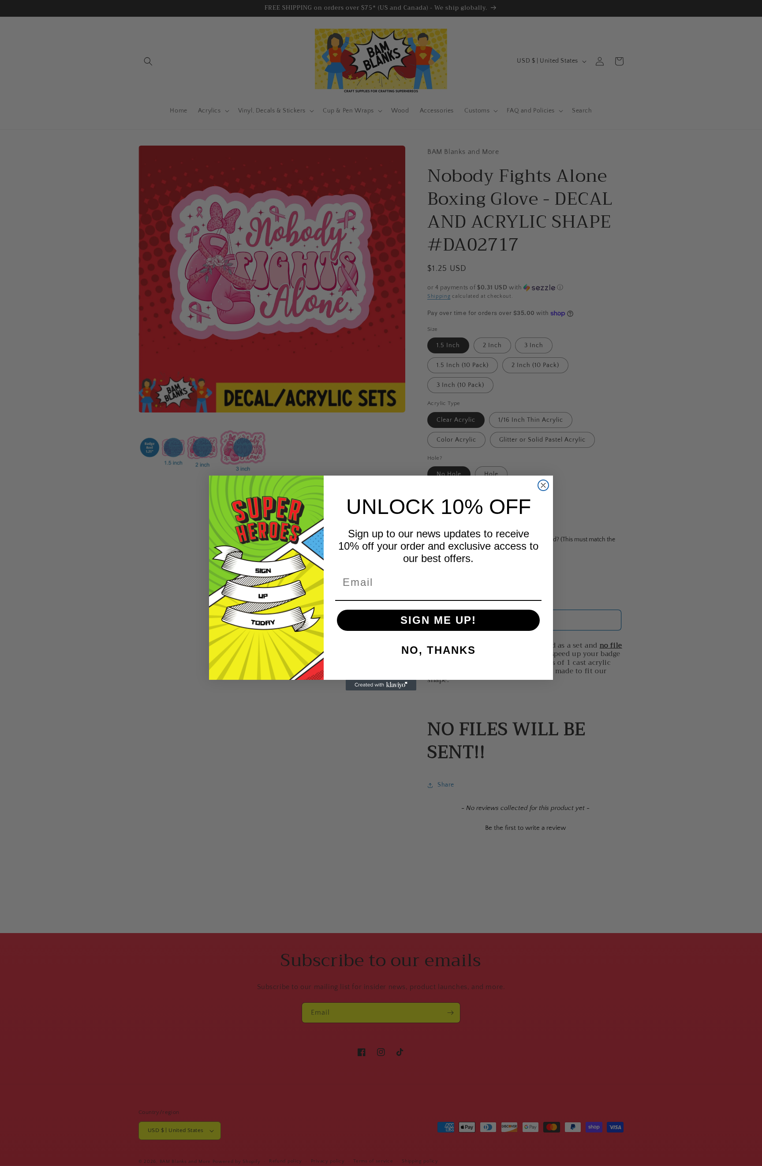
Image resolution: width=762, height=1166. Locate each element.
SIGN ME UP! (438, 620)
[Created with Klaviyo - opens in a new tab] (381, 685)
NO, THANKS (438, 650)
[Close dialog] (543, 485)
